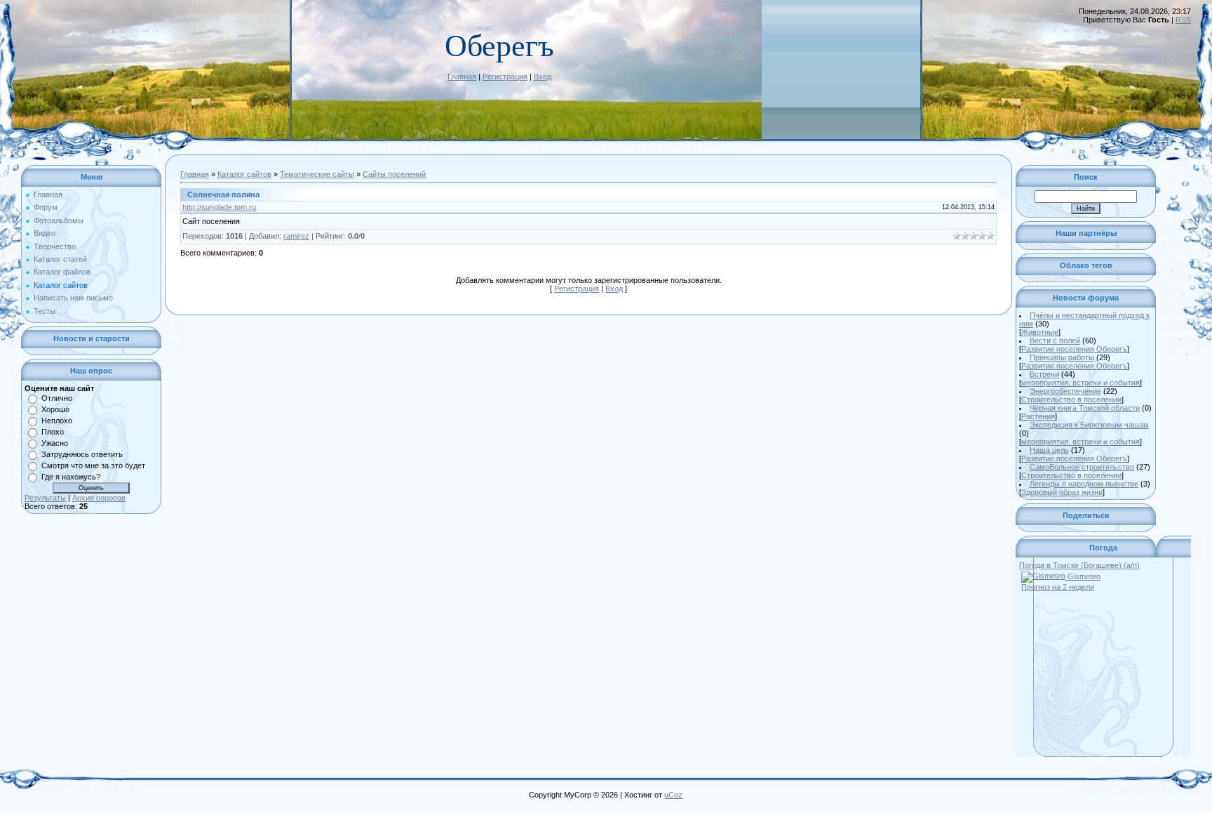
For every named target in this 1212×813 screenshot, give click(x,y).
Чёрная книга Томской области (1085, 408)
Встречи (1044, 374)
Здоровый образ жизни (1062, 492)
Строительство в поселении (1071, 399)
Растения (1038, 416)
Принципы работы (1062, 357)
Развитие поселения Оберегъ (1074, 349)
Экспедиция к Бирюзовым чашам (1089, 425)
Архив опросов (99, 498)
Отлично (56, 398)
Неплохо (56, 420)
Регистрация (505, 76)
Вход (542, 76)
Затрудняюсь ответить (82, 454)
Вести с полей (1055, 340)
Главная (461, 76)
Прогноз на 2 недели (1057, 587)
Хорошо (55, 409)
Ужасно (54, 443)
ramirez (296, 236)
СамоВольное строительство (1082, 467)
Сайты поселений (394, 174)
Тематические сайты (317, 174)
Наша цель (1049, 450)
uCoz (673, 795)
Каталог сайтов (244, 174)
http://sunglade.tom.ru (219, 207)
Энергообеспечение (1065, 391)
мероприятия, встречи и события (1080, 382)
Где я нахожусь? (70, 476)
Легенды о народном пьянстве (1084, 484)
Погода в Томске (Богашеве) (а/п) (1079, 565)
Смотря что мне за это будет (93, 465)
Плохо (52, 432)
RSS (1183, 19)
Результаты (45, 498)
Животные (1039, 332)
